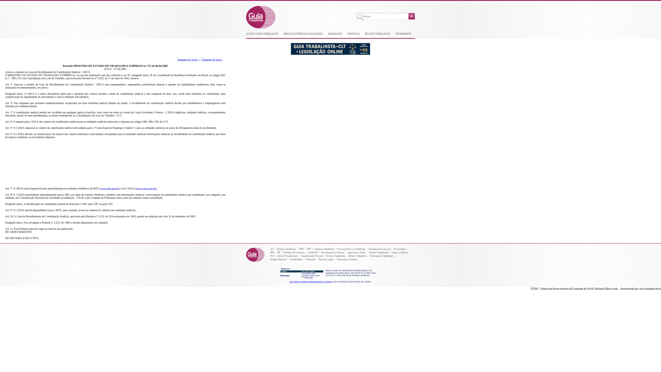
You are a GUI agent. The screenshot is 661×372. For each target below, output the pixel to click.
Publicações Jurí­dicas (347, 259)
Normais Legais (326, 259)
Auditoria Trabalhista (324, 248)
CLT (272, 248)
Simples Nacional (278, 259)
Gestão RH (313, 252)
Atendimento (403, 33)
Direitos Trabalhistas (335, 255)
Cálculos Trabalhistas (379, 252)
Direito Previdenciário (287, 255)
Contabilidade (296, 259)
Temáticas (353, 33)
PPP (309, 248)
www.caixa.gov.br (146, 188)
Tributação (311, 259)
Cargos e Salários (400, 252)
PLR (272, 255)
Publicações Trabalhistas (381, 255)
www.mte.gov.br (110, 188)
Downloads (335, 33)
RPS (272, 252)
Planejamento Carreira (379, 248)
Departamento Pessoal (312, 255)
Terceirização (399, 248)
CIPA (301, 248)
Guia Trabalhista (273, 17)
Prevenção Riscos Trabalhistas (351, 248)
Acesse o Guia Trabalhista (262, 33)
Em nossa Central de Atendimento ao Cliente (311, 282)
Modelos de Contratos (294, 252)
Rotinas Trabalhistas (286, 248)
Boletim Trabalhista (377, 33)
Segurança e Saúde (357, 252)
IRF (279, 252)
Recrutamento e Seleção (332, 252)
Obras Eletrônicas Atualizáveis (303, 33)
